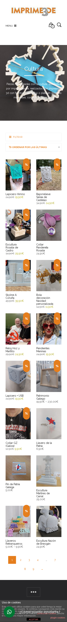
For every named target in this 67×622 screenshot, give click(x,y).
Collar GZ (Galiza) (11, 444)
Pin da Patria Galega (13, 486)
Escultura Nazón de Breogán (46, 542)
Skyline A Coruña (11, 296)
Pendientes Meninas (43, 350)
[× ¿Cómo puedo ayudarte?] (9, 612)
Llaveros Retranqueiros (14, 542)
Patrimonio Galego (42, 397)
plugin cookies (57, 617)
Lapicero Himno (15, 194)
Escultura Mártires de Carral (43, 493)
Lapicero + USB (15, 395)
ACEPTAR (33, 619)
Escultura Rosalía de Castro (12, 247)
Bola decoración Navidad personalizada (44, 299)
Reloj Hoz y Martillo (13, 350)
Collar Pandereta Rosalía (42, 247)
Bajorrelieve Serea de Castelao (43, 197)
